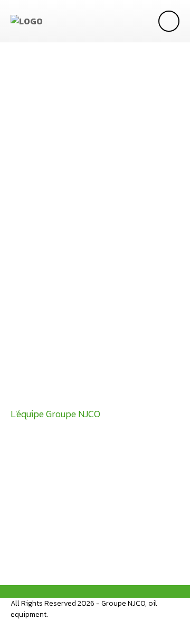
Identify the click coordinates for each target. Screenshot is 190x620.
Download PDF (66, 394)
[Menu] (168, 21)
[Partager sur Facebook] (24, 485)
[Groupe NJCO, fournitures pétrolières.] (27, 21)
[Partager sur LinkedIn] (87, 485)
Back (43, 525)
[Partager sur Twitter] (55, 485)
